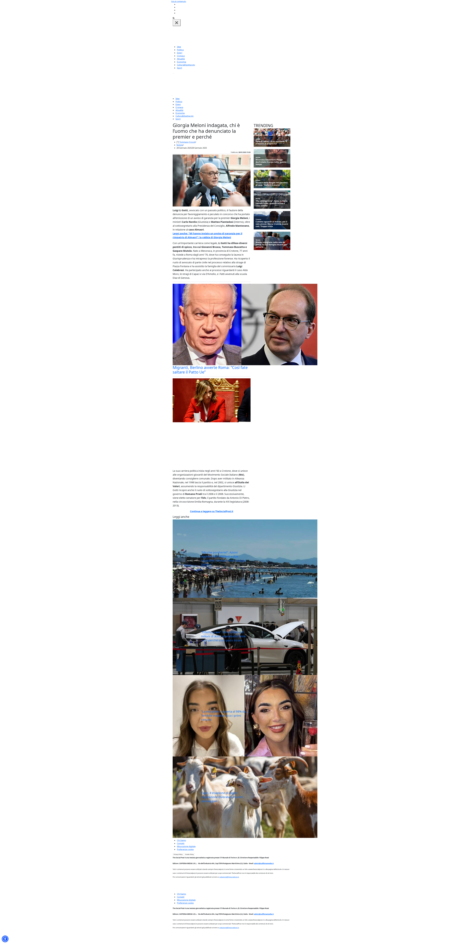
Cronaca (181, 56)
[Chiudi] (177, 22)
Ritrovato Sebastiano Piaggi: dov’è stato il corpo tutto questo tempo (271, 162)
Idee (179, 46)
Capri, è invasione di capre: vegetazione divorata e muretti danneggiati (222, 797)
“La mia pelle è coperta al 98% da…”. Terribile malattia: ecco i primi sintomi (225, 715)
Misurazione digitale (186, 846)
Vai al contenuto (178, 1)
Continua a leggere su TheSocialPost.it (211, 511)
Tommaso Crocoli (187, 142)
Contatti (180, 843)
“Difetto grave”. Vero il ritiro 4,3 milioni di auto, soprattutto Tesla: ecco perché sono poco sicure (223, 636)
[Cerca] (173, 18)
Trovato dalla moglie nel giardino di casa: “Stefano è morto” (272, 184)
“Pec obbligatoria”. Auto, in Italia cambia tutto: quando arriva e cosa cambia (271, 203)
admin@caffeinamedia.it (264, 863)
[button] (5, 939)
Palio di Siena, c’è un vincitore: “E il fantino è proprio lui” (271, 142)
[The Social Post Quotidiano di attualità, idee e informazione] (243, 35)
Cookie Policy (189, 854)
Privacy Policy (178, 854)
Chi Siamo (181, 840)
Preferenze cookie (185, 849)
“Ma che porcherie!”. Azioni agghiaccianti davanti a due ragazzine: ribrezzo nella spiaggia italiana (223, 558)
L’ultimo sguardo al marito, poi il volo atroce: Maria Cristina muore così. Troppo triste (272, 224)
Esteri (179, 52)
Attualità (181, 59)
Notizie (180, 145)
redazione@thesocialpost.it (229, 877)
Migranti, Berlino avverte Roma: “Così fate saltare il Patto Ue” (210, 370)
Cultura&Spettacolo (186, 65)
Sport (179, 68)
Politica (180, 49)
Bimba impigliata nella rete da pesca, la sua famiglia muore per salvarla (271, 244)
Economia (181, 62)
